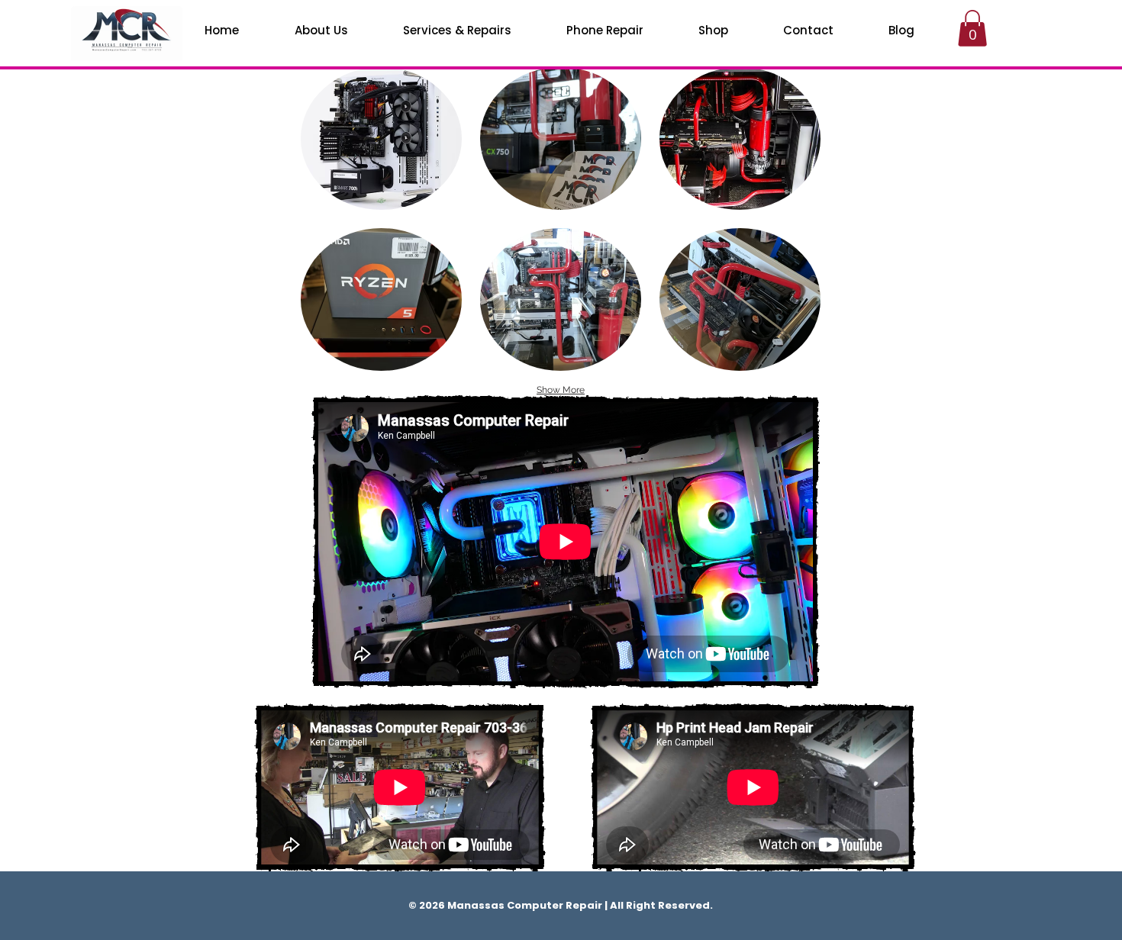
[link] (972, 28)
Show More (561, 390)
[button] (381, 138)
